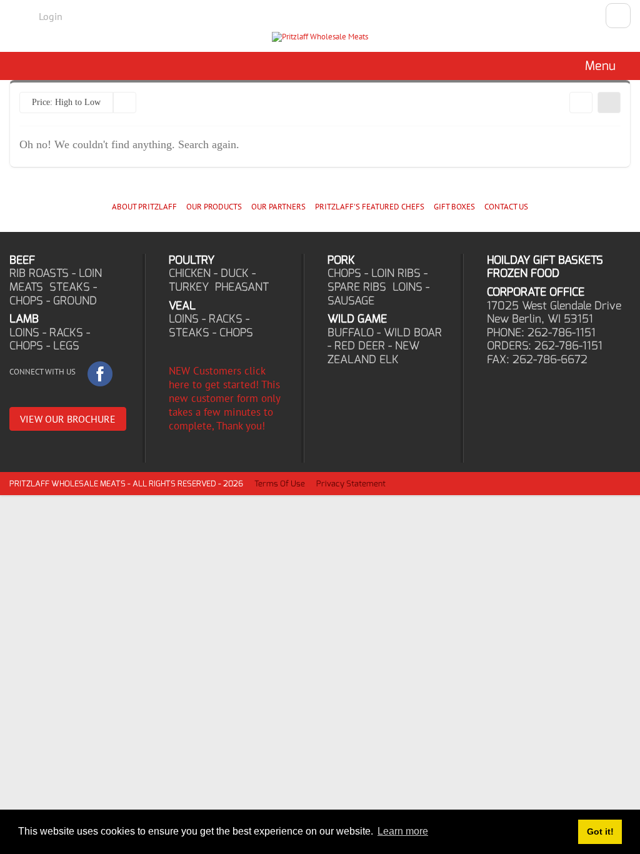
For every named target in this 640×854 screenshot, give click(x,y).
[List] (609, 102)
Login (50, 16)
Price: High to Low (66, 102)
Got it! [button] (600, 831)
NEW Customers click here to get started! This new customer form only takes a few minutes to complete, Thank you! (224, 398)
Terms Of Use (279, 483)
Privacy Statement (351, 483)
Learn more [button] (403, 831)
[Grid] (580, 102)
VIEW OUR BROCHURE (68, 419)
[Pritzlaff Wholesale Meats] (320, 37)
